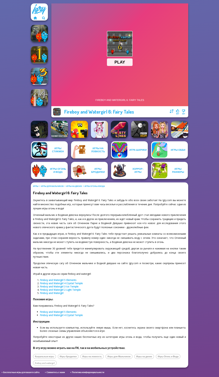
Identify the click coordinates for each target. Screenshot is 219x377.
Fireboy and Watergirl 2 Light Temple (60, 289)
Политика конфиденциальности (88, 372)
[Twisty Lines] (119, 129)
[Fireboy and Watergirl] (39, 54)
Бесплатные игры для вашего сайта (21, 372)
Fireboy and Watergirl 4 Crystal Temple (61, 283)
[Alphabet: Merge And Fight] (79, 129)
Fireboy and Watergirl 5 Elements (58, 280)
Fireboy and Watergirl (51, 293)
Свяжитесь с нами (56, 372)
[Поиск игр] (43, 18)
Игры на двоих (74, 186)
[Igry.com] (35, 18)
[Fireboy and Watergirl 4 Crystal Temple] (39, 97)
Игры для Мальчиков (52, 186)
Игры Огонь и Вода (95, 186)
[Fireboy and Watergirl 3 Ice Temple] (39, 76)
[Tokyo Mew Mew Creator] (99, 129)
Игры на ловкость (92, 356)
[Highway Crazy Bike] (59, 129)
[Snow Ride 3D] (179, 129)
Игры (35, 186)
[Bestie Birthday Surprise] (159, 129)
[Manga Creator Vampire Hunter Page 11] (39, 129)
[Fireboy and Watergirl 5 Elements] (39, 33)
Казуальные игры (44, 356)
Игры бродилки (68, 356)
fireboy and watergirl (45, 363)
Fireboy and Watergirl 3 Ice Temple (59, 286)
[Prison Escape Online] (139, 129)
